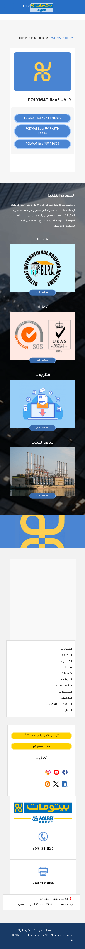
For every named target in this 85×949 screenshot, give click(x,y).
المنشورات (65, 692)
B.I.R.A (68, 667)
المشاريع (66, 661)
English (26, 6)
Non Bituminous (38, 38)
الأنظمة (67, 655)
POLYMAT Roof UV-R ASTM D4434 (42, 131)
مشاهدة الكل (42, 292)
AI (72, 940)
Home (23, 38)
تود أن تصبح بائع (41, 746)
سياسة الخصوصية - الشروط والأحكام (34, 930)
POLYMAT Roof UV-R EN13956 (42, 118)
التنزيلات (66, 679)
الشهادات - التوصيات (59, 704)
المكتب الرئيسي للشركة (56, 899)
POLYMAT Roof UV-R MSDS (42, 144)
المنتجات (66, 649)
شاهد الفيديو (64, 686)
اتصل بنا (66, 710)
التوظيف (66, 698)
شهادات (66, 673)
